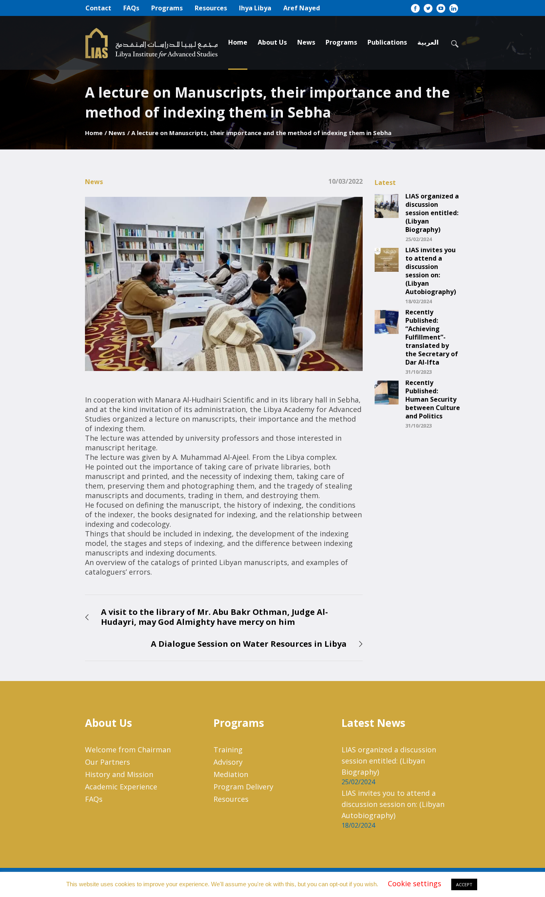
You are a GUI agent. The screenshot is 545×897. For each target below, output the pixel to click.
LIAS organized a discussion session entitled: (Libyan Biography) (432, 213)
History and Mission (119, 774)
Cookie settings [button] (414, 883)
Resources (231, 799)
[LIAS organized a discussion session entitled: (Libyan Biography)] (387, 205)
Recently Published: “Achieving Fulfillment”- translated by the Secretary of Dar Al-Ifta (431, 337)
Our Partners (107, 762)
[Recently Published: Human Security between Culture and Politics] (387, 391)
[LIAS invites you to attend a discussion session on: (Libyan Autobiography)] (387, 259)
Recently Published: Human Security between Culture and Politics (432, 399)
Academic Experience (121, 786)
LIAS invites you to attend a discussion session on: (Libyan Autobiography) (430, 271)
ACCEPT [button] (464, 884)
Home (94, 133)
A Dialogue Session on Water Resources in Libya (249, 643)
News (117, 133)
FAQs (94, 799)
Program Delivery (243, 786)
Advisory (228, 762)
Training (228, 749)
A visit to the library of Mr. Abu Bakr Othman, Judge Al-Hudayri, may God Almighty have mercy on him (214, 617)
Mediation (230, 774)
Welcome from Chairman (128, 749)
